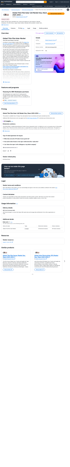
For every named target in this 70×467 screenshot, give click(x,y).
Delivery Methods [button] (16, 4)
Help (68, 6)
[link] (48, 9)
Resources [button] (32, 4)
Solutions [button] (25, 4)
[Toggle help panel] (68, 9)
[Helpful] (8, 151)
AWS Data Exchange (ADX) (50, 47)
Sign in (56, 1)
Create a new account (64, 1)
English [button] (51, 1)
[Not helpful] (11, 151)
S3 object (27, 228)
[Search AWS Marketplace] (45, 2)
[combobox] (30, 2)
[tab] (5, 28)
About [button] (2, 4)
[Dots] (32, 274)
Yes (46, 50)
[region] (33, 227)
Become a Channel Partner (37, 6)
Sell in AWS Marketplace (48, 6)
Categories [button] (8, 4)
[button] (22, 15)
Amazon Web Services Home (60, 6)
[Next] (64, 261)
